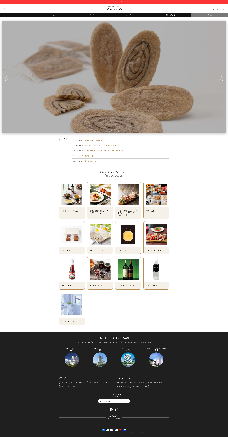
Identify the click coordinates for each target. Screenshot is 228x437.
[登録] (128, 401)
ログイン (213, 9)
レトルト (121, 250)
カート (223, 9)
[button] (4, 8)
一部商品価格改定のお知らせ (94, 140)
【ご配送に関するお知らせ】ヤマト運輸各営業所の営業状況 (104, 151)
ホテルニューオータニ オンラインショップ (95, 433)
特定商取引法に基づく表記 (140, 433)
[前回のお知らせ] (62, 2)
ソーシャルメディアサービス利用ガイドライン (130, 382)
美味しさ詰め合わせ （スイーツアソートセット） (100, 212)
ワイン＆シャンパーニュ (127, 286)
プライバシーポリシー (123, 386)
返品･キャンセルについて (97, 382)
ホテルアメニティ (67, 321)
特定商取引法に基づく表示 (155, 382)
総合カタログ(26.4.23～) (67, 386)
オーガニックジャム (97, 286)
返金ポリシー (110, 433)
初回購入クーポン (90, 161)
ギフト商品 (150, 211)
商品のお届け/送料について (79, 382)
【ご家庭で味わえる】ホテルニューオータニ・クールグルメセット (127, 213)
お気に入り (219, 9)
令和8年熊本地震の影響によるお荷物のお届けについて (102, 145)
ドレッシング (66, 286)
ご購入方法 (63, 382)
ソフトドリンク (151, 286)
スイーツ (64, 250)
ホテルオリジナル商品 (69, 211)
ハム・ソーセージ (152, 250)
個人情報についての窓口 (140, 386)
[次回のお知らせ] (166, 2)
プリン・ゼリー (95, 250)
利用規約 (130, 433)
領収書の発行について (92, 156)
